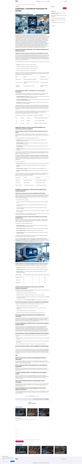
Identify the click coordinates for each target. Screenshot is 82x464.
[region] (8, 459)
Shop (45, 1)
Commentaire (17, 420)
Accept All (12, 461)
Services (43, 1)
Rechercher (53, 6)
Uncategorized (48, 1)
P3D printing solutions (38, 1)
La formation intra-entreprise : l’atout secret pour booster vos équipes (60, 452)
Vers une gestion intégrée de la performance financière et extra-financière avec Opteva (21, 452)
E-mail (16, 433)
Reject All (8, 461)
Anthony (34, 403)
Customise (4, 461)
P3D (16, 1)
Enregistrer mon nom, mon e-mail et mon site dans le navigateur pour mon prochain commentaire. (28, 439)
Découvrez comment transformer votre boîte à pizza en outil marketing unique (34, 452)
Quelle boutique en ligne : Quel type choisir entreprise (58, 22)
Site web (16, 436)
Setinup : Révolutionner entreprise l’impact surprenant (43, 414)
